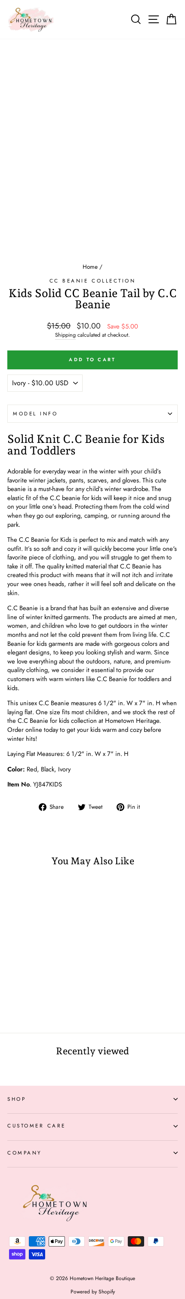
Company (24, 1152)
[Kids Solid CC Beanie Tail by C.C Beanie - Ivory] (32, 1003)
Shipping (65, 335)
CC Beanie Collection (92, 280)
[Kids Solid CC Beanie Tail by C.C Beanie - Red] (12, 1003)
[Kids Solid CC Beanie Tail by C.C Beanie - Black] (22, 1003)
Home (90, 266)
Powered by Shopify (93, 1292)
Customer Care (36, 1125)
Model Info (35, 413)
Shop (16, 1098)
